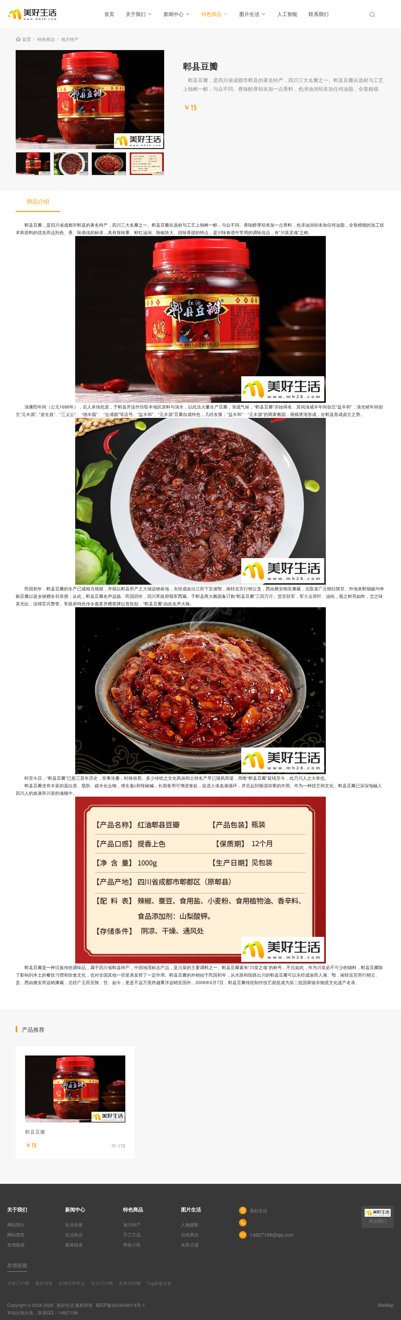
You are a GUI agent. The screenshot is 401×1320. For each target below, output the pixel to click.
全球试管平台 (72, 1283)
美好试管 (44, 1283)
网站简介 (16, 1224)
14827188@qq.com (272, 1234)
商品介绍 (38, 201)
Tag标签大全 (159, 1283)
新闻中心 (174, 14)
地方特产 (70, 39)
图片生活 (249, 14)
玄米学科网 (130, 1283)
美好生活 (65, 1305)
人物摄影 (190, 1224)
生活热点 (74, 1234)
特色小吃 (132, 1244)
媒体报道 (74, 1244)
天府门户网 (18, 1283)
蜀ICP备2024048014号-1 (120, 1305)
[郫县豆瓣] (75, 1088)
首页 (109, 14)
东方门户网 (102, 1283)
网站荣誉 (16, 1234)
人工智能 (287, 14)
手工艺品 (132, 1234)
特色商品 (211, 14)
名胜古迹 (190, 1244)
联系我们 (319, 14)
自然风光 (190, 1234)
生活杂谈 (74, 1224)
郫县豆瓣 (35, 1131)
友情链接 (16, 1244)
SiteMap (386, 1305)
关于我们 (136, 14)
